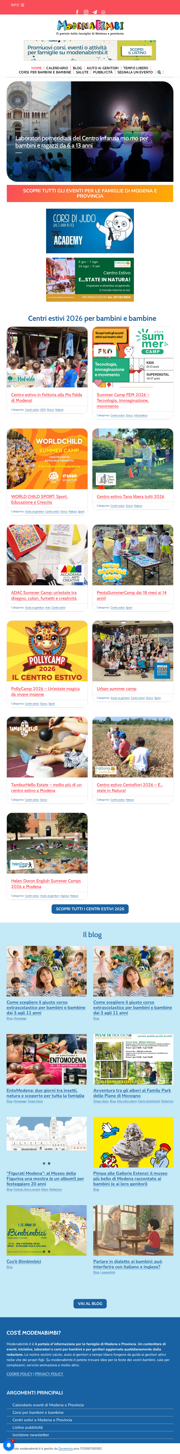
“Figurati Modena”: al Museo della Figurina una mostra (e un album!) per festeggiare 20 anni (45, 1178)
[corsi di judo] (90, 210)
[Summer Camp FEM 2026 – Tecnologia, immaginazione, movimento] (132, 329)
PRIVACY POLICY (49, 1374)
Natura (59, 409)
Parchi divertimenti (149, 1101)
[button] (159, 72)
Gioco (50, 409)
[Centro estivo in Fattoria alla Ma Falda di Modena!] (47, 329)
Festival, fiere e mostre (27, 1189)
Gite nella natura (127, 1101)
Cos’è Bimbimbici (24, 1261)
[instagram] (86, 12)
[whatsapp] (103, 12)
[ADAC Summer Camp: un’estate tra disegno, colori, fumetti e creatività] (47, 527)
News (44, 1189)
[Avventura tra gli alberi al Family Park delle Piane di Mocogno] (133, 1059)
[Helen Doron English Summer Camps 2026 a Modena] (47, 815)
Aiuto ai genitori (34, 511)
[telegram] (95, 12)
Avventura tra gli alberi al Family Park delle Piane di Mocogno (132, 1093)
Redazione (167, 1101)
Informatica (140, 415)
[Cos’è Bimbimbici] (47, 1230)
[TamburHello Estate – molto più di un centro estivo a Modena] (47, 719)
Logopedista (107, 1272)
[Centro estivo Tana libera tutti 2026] (132, 431)
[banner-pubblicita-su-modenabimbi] (90, 42)
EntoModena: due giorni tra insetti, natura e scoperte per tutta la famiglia (45, 1093)
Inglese (64, 896)
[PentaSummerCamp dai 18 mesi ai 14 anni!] (132, 527)
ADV (43, 409)
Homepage (20, 1018)
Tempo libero (35, 1101)
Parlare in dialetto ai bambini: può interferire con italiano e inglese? (127, 1264)
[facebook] (77, 12)
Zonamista (65, 1449)
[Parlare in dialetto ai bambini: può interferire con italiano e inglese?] (133, 1230)
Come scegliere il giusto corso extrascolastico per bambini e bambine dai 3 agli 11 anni (46, 1007)
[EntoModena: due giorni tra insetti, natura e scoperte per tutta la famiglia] (47, 1059)
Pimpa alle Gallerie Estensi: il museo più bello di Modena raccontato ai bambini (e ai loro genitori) (130, 1178)
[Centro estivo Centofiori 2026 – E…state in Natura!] (132, 719)
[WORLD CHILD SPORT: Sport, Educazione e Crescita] (47, 431)
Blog (9, 1018)
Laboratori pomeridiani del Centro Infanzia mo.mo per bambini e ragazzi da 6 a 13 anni (81, 141)
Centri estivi (32, 409)
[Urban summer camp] (132, 623)
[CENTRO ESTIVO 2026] (90, 259)
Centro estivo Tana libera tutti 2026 (130, 496)
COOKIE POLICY (19, 1374)
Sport (81, 511)
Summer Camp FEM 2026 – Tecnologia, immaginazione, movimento (123, 400)
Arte (47, 607)
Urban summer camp (116, 688)
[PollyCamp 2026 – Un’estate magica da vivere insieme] (47, 623)
